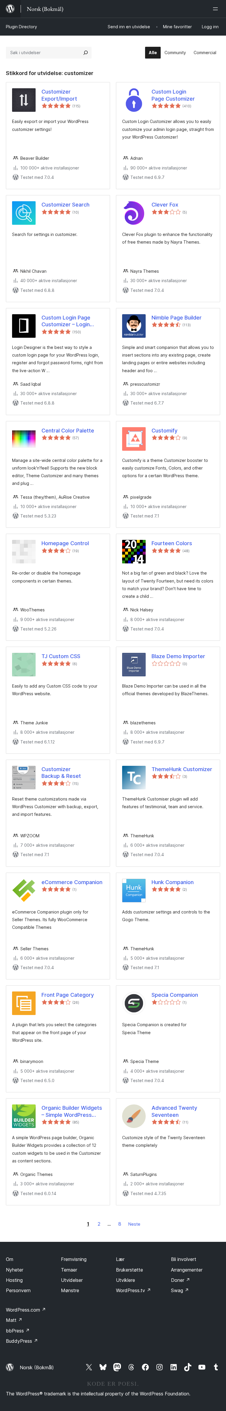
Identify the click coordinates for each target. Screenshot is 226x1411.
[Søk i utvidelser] (86, 53)
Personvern (18, 1290)
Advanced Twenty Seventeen (174, 1111)
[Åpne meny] (216, 9)
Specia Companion (175, 995)
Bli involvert (183, 1259)
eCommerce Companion (71, 882)
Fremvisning (74, 1259)
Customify (164, 430)
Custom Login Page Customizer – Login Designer (65, 321)
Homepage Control (65, 543)
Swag (180, 1290)
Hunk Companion (173, 882)
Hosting (14, 1280)
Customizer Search (65, 205)
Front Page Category (67, 995)
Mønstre (70, 1290)
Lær (120, 1259)
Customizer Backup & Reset (61, 772)
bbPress (18, 1331)
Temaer (69, 1270)
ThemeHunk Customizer (182, 769)
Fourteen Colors (172, 543)
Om (9, 1259)
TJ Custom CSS (60, 656)
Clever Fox (165, 205)
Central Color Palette (67, 430)
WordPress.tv (133, 1290)
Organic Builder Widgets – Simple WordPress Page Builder (71, 1111)
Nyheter (14, 1270)
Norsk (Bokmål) (37, 1367)
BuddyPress (22, 1341)
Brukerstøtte (129, 1270)
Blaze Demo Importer (178, 656)
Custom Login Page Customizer (173, 95)
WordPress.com (26, 1310)
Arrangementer (186, 1270)
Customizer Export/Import (59, 95)
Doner (180, 1280)
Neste (134, 1224)
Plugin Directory (21, 26)
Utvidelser (72, 1280)
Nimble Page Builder (177, 318)
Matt (14, 1320)
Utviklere (125, 1280)
